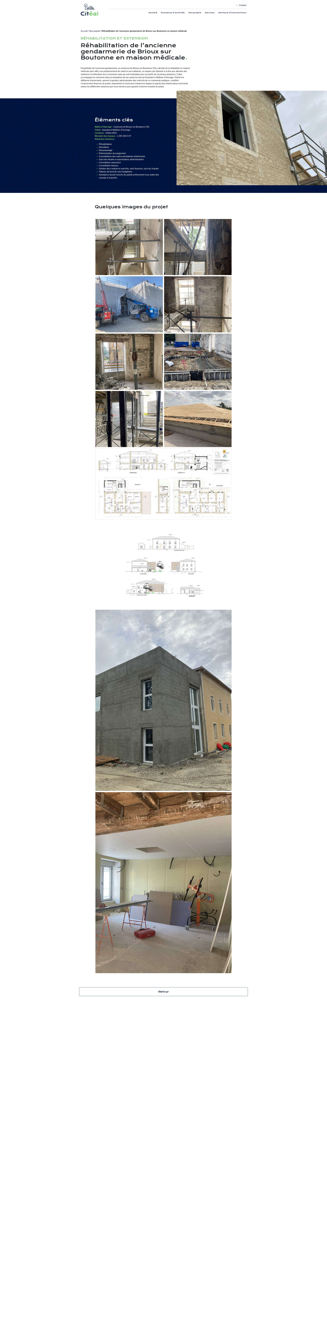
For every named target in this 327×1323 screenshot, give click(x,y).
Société (153, 13)
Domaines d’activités (173, 13)
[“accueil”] (89, 10)
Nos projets (194, 13)
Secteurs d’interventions (232, 13)
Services (210, 13)
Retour (163, 991)
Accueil (84, 31)
